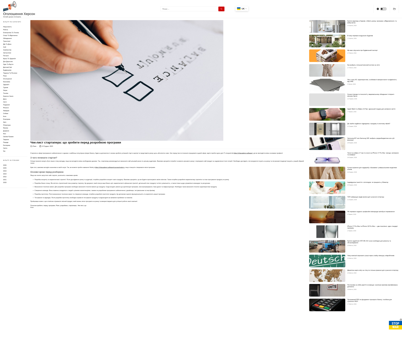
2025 (4, 168)
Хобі (4, 47)
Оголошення (7, 79)
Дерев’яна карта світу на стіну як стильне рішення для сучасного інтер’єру (372, 270)
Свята (5, 148)
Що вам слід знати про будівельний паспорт (362, 50)
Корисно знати (8, 96)
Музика (5, 128)
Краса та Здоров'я (9, 58)
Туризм (5, 87)
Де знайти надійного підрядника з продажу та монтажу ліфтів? (368, 123)
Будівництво (7, 70)
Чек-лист (80, 205)
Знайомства (7, 50)
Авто (4, 122)
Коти (4, 116)
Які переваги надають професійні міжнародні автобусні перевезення (371, 211)
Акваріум (6, 110)
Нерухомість (7, 27)
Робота (5, 29)
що (85, 205)
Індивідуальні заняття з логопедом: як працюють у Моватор (367, 182)
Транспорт (6, 41)
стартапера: (73, 205)
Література (7, 125)
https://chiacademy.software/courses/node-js (109, 167)
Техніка (5, 93)
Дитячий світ (7, 67)
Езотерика (6, 145)
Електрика (6, 119)
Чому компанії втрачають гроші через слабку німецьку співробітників (370, 255)
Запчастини (7, 53)
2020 (4, 182)
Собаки (5, 113)
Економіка (6, 82)
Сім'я (5, 102)
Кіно (4, 133)
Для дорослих (8, 61)
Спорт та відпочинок (10, 35)
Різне (5, 76)
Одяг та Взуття (8, 64)
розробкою (64, 205)
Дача (4, 99)
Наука (5, 90)
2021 (4, 179)
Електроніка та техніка (11, 32)
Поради (5, 142)
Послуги (6, 55)
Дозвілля (6, 131)
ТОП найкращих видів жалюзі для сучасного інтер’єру (365, 197)
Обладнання (7, 38)
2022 (4, 177)
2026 (4, 165)
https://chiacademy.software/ (243, 153)
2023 (4, 174)
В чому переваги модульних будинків (360, 35)
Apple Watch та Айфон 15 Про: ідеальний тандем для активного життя (371, 109)
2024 (4, 171)
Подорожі (6, 105)
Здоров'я (6, 84)
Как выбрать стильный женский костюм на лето (363, 65)
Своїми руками (8, 136)
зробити (40, 205)
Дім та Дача (7, 44)
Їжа (4, 151)
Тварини (6, 139)
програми (51, 205)
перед (45, 205)
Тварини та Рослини (10, 73)
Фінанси (6, 107)
